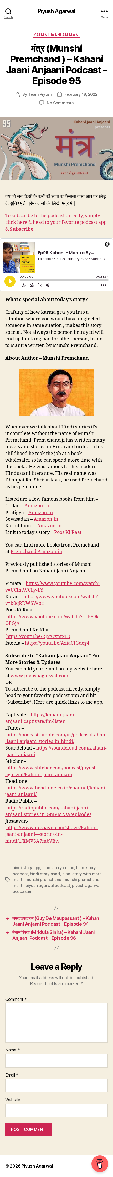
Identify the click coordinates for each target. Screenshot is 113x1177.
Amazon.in (36, 506)
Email (11, 1075)
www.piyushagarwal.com (39, 676)
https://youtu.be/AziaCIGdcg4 (57, 643)
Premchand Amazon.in (36, 552)
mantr (18, 879)
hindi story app (26, 867)
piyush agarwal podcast (47, 885)
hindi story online (58, 867)
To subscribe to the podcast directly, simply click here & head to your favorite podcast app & (56, 222)
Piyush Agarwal (56, 11)
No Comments (60, 102)
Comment (16, 999)
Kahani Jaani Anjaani (56, 35)
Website (12, 1100)
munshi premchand (43, 879)
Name (12, 1050)
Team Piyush (40, 94)
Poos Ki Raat (67, 532)
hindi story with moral (82, 873)
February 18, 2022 (80, 94)
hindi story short (45, 873)
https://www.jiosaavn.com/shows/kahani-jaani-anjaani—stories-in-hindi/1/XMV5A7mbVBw (51, 834)
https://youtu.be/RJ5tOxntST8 (38, 637)
